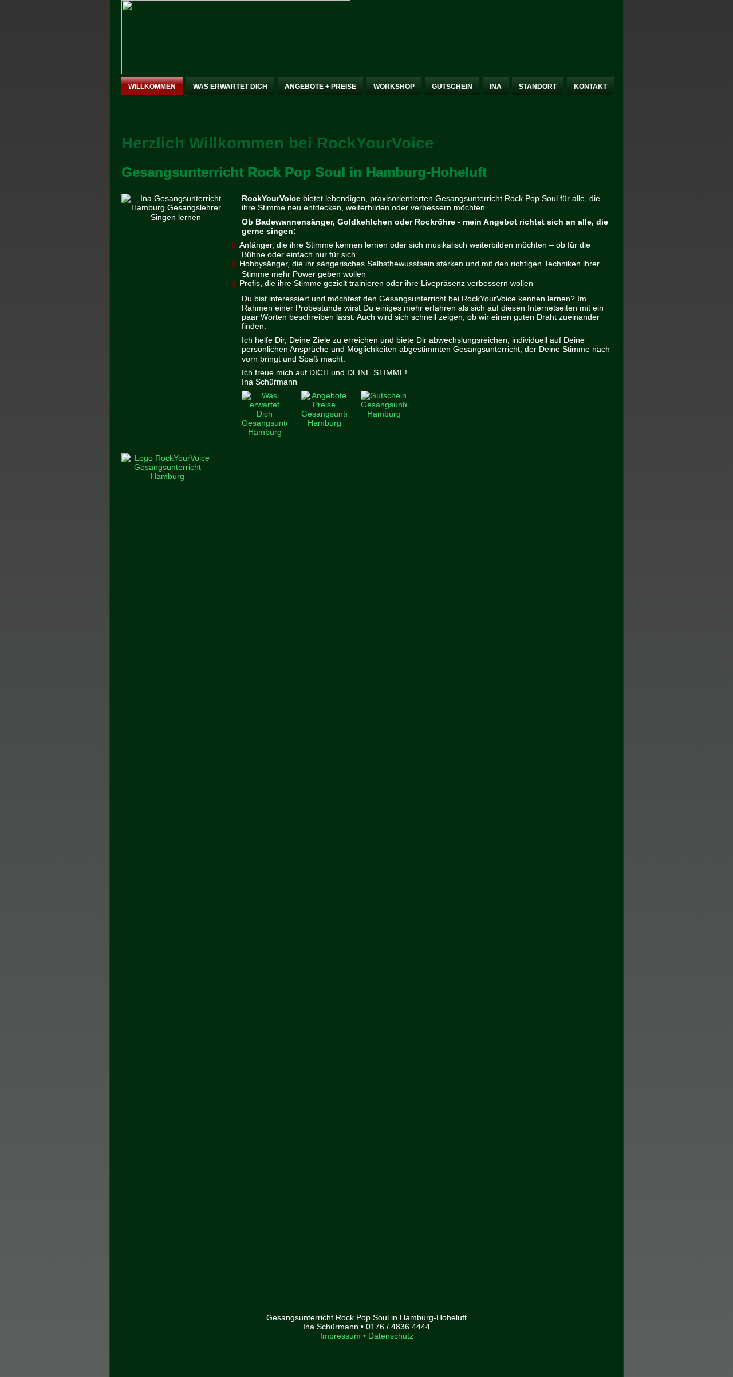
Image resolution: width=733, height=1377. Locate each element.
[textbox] (366, 264)
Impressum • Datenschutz (366, 1335)
